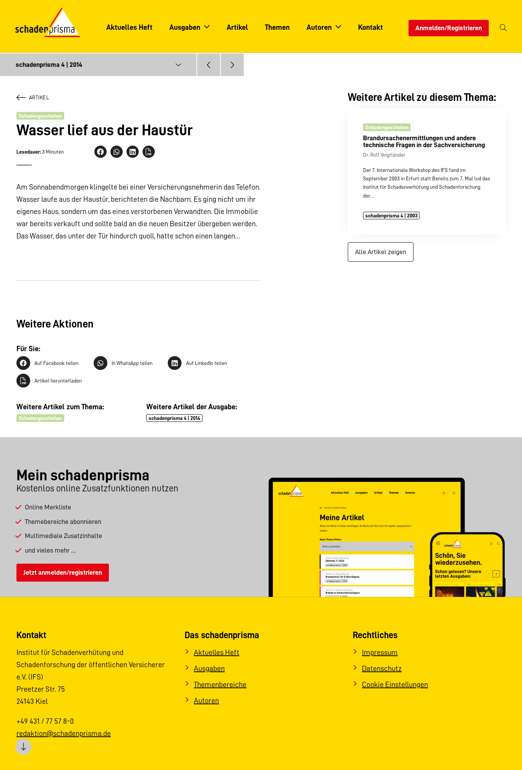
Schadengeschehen (40, 115)
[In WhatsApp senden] (116, 152)
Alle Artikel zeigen (380, 251)
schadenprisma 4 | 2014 (174, 418)
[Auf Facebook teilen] (100, 152)
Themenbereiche (220, 684)
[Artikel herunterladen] (149, 152)
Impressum (380, 652)
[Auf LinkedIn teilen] (132, 152)
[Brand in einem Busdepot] (232, 64)
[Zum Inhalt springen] (23, 747)
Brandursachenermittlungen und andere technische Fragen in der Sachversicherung (424, 141)
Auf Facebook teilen (56, 363)
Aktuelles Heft (216, 652)
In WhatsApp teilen (132, 363)
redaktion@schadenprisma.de (63, 733)
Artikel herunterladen (58, 380)
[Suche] (503, 28)
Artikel (39, 97)
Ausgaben (209, 668)
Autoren (206, 700)
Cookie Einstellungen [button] (395, 684)
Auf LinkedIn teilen (206, 363)
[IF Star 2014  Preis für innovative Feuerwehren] (208, 64)
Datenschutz (382, 668)
